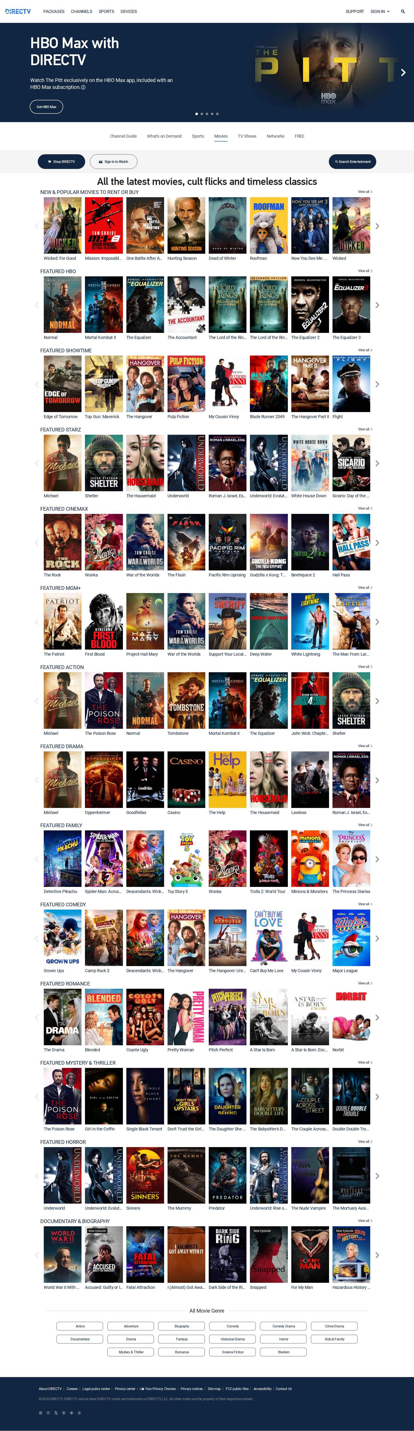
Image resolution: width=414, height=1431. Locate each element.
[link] (63, 225)
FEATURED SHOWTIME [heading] (66, 350)
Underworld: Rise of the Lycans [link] (278, 1208)
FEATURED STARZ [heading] (60, 429)
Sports (198, 136)
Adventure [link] (131, 1326)
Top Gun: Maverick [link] (102, 416)
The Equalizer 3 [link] (346, 337)
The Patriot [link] (54, 654)
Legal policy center (96, 1388)
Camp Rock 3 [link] (97, 970)
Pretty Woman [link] (181, 1050)
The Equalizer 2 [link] (305, 337)
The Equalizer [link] (138, 337)
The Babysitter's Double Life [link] (275, 1129)
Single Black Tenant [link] (144, 1129)
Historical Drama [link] (233, 1339)
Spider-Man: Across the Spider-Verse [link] (118, 891)
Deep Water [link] (261, 654)
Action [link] (80, 1326)
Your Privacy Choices (160, 1388)
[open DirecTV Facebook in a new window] (48, 1413)
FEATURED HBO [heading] (58, 271)
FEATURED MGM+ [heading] (60, 588)
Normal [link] (51, 337)
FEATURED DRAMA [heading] (61, 746)
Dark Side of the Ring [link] (228, 1287)
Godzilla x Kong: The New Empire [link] (280, 575)
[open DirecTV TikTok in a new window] (79, 1413)
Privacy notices (191, 1388)
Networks (275, 136)
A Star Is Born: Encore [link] (311, 1050)
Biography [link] (182, 1326)
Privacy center (124, 1388)
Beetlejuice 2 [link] (303, 575)
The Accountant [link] (182, 337)
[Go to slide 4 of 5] (212, 114)
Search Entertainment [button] (354, 161)
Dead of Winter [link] (222, 258)
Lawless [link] (298, 812)
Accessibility (262, 1388)
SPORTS (106, 11)
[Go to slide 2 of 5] (202, 114)
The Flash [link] (176, 575)
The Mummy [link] (179, 1208)
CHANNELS (81, 11)
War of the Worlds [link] (142, 575)
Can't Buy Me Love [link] (266, 970)
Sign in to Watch (116, 161)
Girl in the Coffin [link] (100, 1129)
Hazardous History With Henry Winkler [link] (367, 1287)
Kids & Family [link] (335, 1339)
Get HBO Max (46, 106)
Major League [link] (345, 970)
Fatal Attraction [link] (140, 1287)
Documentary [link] (80, 1339)
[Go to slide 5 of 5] (217, 114)
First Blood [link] (95, 654)
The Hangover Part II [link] (310, 416)
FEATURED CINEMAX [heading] (64, 508)
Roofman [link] (258, 258)
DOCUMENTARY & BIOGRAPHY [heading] (75, 1221)
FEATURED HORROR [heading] (63, 1142)
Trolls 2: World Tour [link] (267, 891)
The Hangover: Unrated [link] (230, 970)
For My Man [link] (302, 1287)
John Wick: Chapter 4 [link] (310, 733)
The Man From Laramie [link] (354, 654)
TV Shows (247, 136)
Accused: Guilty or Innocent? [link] (111, 1287)
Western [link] (284, 1352)
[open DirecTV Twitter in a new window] (56, 1413)
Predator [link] (217, 1208)
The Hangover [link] (139, 416)
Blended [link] (92, 1050)
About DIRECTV (50, 1388)
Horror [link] (283, 1339)
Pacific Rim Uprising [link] (227, 575)
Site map (214, 1388)
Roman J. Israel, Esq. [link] (228, 496)
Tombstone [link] (178, 733)
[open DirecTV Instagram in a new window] (64, 1413)
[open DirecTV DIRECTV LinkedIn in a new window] (40, 1413)
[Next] (403, 72)
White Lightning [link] (305, 654)
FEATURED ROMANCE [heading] (65, 983)
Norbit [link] (338, 1050)
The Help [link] (217, 812)
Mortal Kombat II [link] (100, 337)
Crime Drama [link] (334, 1326)
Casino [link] (174, 812)
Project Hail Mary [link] (142, 654)
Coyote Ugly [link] (137, 1050)
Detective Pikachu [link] (60, 891)
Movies (221, 136)
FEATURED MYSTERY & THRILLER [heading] (78, 1062)
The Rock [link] (52, 575)
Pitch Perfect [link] (221, 1050)
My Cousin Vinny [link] (224, 416)
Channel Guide (123, 136)
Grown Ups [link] (54, 970)
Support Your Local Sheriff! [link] (233, 654)
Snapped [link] (258, 1287)
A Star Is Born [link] (262, 1050)
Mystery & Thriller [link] (131, 1352)
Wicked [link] (339, 258)
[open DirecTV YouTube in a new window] (71, 1413)
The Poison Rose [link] (100, 733)
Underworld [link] (178, 496)
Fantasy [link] (182, 1339)
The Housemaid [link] (141, 496)
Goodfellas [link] (136, 812)
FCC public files (237, 1388)
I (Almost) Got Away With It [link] (192, 1287)
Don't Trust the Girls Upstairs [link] (194, 1129)
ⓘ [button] (83, 87)
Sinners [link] (133, 1208)
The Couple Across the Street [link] (318, 1129)
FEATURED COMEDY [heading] (63, 904)
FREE (299, 136)
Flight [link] (337, 416)
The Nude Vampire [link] (308, 1208)
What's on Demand (164, 136)
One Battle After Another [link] (149, 258)
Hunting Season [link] (182, 258)
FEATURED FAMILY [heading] (61, 825)
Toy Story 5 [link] (178, 891)
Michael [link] (51, 496)
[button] (403, 11)
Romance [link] (182, 1352)
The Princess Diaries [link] (351, 891)
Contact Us (284, 1388)
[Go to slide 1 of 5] (196, 114)
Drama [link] (131, 1339)
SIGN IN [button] (378, 11)
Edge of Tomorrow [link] (61, 416)
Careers (72, 1388)
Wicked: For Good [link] (60, 258)
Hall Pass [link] (341, 575)
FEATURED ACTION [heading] (62, 667)
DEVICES (129, 11)
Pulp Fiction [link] (178, 416)
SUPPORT (355, 11)
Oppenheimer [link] (97, 812)
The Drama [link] (54, 1050)
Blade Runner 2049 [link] (267, 416)
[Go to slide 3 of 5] (207, 114)
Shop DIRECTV (64, 161)
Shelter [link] (91, 496)
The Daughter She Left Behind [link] (236, 1129)
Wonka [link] (91, 575)
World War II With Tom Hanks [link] (70, 1287)
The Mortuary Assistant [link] (353, 1208)
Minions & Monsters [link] (309, 891)
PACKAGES (53, 11)
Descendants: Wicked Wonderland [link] (157, 891)
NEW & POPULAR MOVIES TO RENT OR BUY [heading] (89, 192)
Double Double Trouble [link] (353, 1129)
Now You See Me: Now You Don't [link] (321, 258)
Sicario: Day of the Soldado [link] (356, 496)
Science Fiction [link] (233, 1352)
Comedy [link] (233, 1326)
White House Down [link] (308, 496)
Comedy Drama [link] (284, 1326)
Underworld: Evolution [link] (270, 496)
